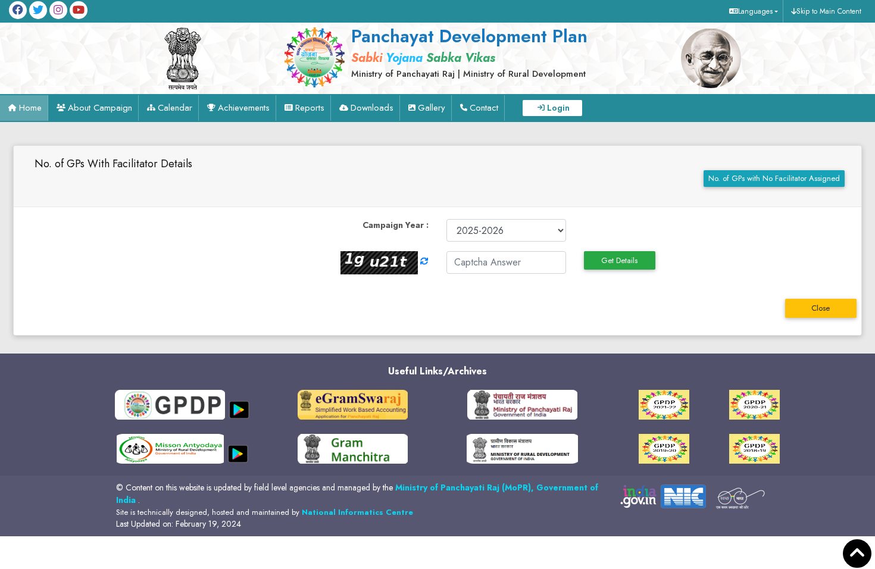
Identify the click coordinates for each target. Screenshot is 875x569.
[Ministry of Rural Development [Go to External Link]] (353, 403)
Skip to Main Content (828, 11)
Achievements (244, 107)
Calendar (175, 107)
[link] (466, 52)
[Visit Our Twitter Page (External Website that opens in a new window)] (38, 10)
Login (558, 108)
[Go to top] (857, 554)
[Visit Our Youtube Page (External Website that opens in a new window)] (79, 10)
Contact (484, 107)
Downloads (372, 107)
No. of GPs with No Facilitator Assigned (774, 178)
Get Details (619, 260)
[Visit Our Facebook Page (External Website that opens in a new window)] (18, 10)
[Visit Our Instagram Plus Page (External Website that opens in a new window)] (58, 10)
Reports (309, 107)
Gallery (431, 107)
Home (30, 107)
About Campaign (100, 107)
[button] (752, 11)
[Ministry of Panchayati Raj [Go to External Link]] (522, 403)
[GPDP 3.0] (754, 403)
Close (820, 308)
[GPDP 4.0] (664, 403)
